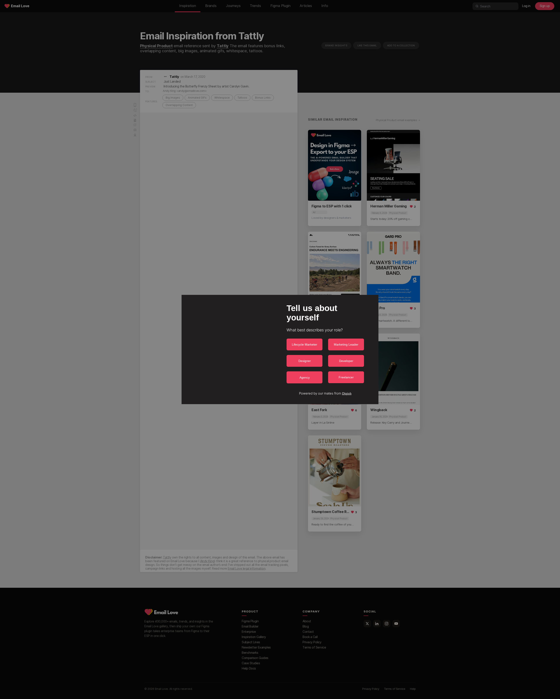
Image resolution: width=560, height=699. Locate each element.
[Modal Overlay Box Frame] (280, 349)
